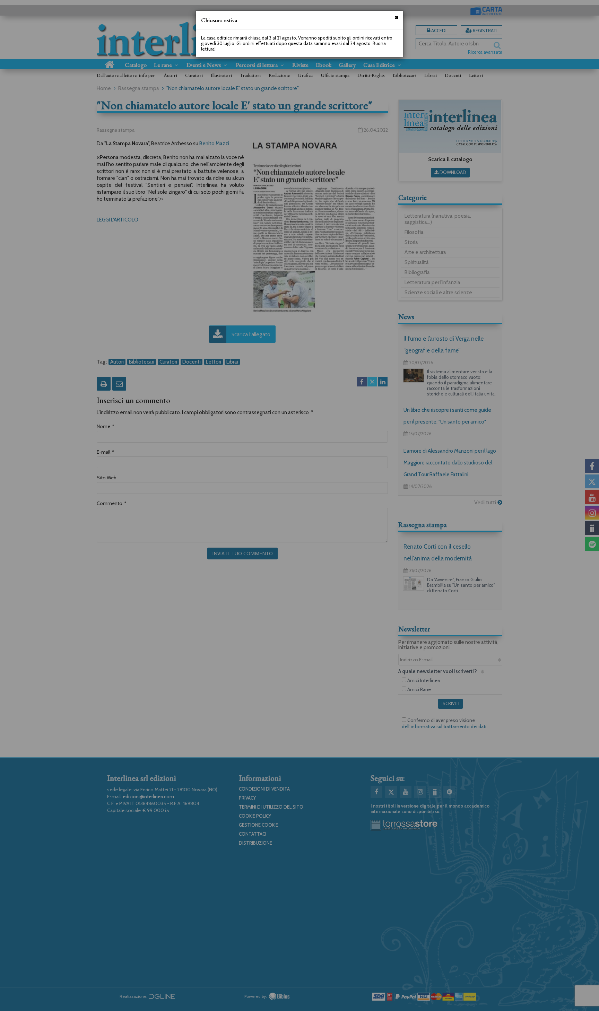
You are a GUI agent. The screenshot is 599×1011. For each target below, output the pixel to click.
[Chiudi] (396, 17)
